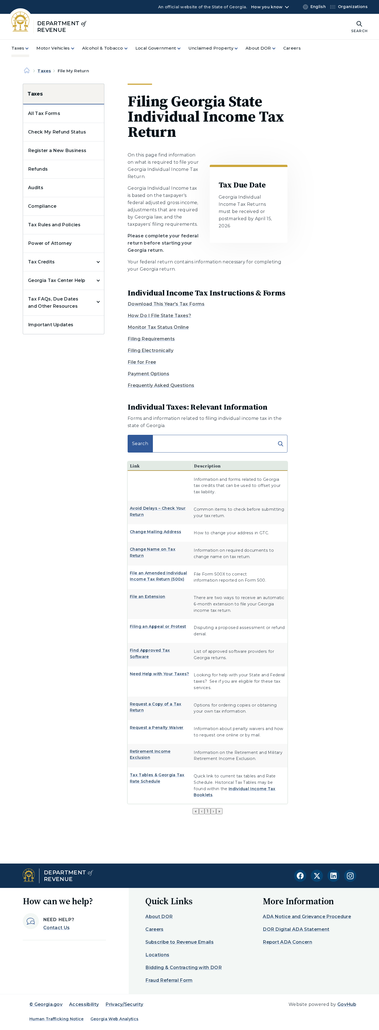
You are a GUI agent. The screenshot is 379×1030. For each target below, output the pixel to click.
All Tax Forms (44, 113)
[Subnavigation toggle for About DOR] (277, 48)
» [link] (219, 811)
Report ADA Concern (287, 942)
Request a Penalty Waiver (157, 727)
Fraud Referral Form (169, 980)
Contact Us (56, 927)
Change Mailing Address (155, 531)
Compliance (42, 206)
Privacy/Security (124, 1004)
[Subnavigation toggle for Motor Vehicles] (76, 48)
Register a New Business (57, 150)
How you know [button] (266, 7)
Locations (157, 954)
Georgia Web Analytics (114, 1018)
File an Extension (147, 596)
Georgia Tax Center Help (56, 280)
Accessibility (84, 1004)
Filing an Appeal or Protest (158, 626)
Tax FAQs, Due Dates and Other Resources (53, 302)
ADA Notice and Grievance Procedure (307, 916)
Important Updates (50, 324)
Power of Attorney (50, 243)
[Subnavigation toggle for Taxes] (30, 48)
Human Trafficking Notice (56, 1018)
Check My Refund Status (57, 132)
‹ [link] (201, 811)
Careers (154, 929)
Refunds (38, 169)
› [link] (213, 811)
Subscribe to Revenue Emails (179, 942)
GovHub (346, 1004)
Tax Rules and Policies (54, 224)
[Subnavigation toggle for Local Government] (182, 48)
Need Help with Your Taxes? (159, 673)
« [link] (196, 811)
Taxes (44, 70)
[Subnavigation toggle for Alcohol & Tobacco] (129, 48)
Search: (137, 437)
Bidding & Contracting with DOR (183, 967)
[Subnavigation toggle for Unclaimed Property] (239, 48)
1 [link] (207, 811)
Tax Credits (41, 261)
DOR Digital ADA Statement (296, 929)
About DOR (159, 916)
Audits (35, 187)
